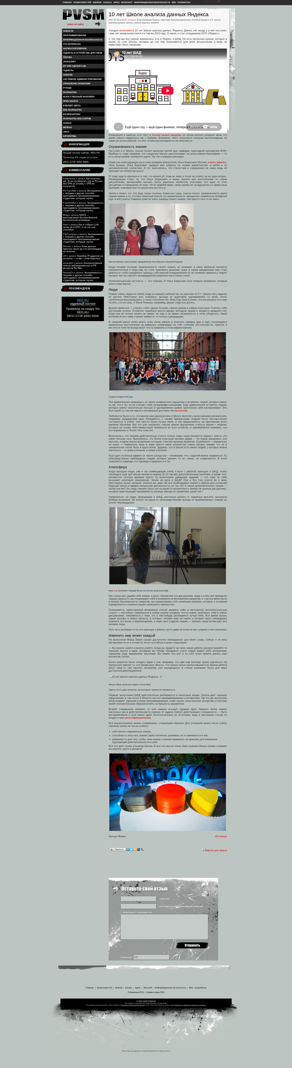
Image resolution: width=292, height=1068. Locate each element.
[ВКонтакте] (128, 849)
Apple (116, 2)
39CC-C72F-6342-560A (76, 162)
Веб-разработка (72, 110)
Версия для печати (216, 850)
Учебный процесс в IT (202, 20)
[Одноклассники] (135, 849)
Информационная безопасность (152, 2)
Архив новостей (82, 2)
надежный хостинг (83, 302)
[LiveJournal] (142, 849)
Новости (68, 31)
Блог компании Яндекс (148, 20)
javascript (69, 62)
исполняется (126, 30)
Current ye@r (126, 957)
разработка (70, 92)
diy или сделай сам (74, 66)
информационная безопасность (83, 40)
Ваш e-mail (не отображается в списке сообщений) (181, 906)
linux (66, 132)
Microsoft (126, 2)
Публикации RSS (136, 992)
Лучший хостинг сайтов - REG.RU (81, 153)
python (67, 88)
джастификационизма (138, 717)
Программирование (74, 35)
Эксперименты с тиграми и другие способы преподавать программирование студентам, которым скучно (83, 194)
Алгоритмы (69, 136)
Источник (221, 836)
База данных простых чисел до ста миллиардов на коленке (82, 249)
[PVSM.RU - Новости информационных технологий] (83, 16)
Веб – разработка (181, 2)
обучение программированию (176, 20)
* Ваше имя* (164, 899)
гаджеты (68, 70)
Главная (67, 2)
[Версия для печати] (203, 850)
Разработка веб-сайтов (77, 118)
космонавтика (71, 114)
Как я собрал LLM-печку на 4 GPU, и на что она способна (81, 227)
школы (129, 23)
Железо (67, 127)
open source (70, 101)
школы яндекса (142, 23)
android (68, 75)
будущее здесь (72, 105)
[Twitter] (131, 849)
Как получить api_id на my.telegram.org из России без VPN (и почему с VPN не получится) (82, 182)
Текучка (67, 57)
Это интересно (72, 44)
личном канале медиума (166, 135)
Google (107, 2)
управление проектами (76, 83)
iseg (115, 590)
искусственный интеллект (79, 97)
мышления (181, 410)
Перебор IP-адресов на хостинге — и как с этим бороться (83, 257)
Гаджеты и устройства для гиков (82, 53)
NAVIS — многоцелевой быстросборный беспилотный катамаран (80, 217)
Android (97, 2)
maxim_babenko (217, 162)
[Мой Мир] (138, 849)
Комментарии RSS (155, 992)
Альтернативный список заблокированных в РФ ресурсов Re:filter (82, 265)
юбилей (155, 23)
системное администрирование (82, 79)
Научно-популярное (75, 48)
